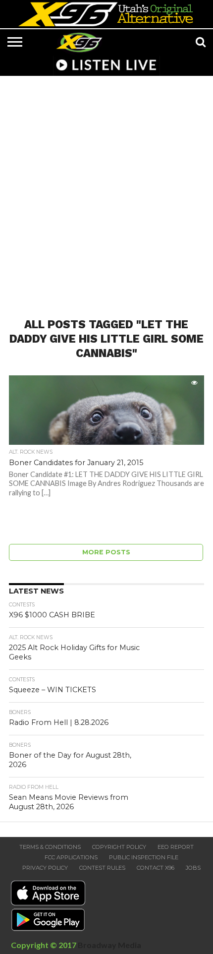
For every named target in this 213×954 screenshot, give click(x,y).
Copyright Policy (119, 846)
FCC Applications (71, 857)
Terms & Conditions (50, 846)
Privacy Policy (45, 867)
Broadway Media (109, 945)
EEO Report (176, 846)
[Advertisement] (106, 191)
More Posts (106, 552)
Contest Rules (102, 867)
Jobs (193, 867)
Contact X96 (155, 867)
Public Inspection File (143, 857)
